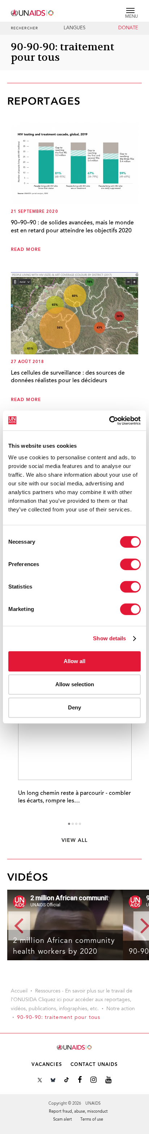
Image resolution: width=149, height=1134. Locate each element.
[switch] (130, 564)
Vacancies (46, 1064)
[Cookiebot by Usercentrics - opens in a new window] (109, 420)
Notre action (120, 1009)
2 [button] (73, 824)
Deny (74, 707)
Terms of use (91, 1120)
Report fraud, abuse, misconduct (78, 1112)
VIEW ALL (74, 840)
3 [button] (76, 824)
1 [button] (69, 824)
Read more (26, 250)
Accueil (19, 991)
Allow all (74, 661)
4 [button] (80, 824)
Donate (128, 28)
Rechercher (24, 28)
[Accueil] (32, 11)
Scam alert (62, 1120)
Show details (109, 638)
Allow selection (74, 684)
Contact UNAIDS (94, 1064)
